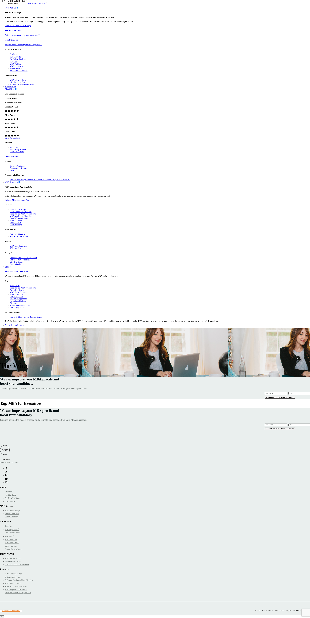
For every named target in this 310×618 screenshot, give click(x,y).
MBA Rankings (16, 225)
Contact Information (12, 156)
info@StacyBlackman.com (9, 462)
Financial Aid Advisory (18, 71)
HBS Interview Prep (17, 82)
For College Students (18, 59)
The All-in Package (12, 30)
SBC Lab (14, 62)
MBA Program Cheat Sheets (16, 590)
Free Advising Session (36, 3)
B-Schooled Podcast (17, 234)
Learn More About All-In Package (18, 26)
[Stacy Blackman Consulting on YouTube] (6, 479)
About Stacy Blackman (18, 149)
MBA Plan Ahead (16, 66)
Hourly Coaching (11, 517)
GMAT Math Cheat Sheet (19, 260)
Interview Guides (16, 262)
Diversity (13, 303)
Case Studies (10, 501)
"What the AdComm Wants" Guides (23, 258)
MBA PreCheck (16, 64)
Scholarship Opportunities (20, 305)
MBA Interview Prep (18, 80)
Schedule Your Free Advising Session (280, 397)
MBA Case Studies (17, 152)
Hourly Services (11, 40)
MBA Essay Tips (16, 294)
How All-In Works (12, 514)
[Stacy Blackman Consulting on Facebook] (6, 468)
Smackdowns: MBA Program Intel (23, 214)
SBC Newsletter (16, 248)
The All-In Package (12, 510)
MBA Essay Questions (18, 292)
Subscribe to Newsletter (11, 611)
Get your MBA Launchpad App (17, 200)
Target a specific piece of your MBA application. (23, 45)
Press (12, 170)
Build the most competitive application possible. (23, 35)
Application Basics (17, 264)
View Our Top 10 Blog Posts (16, 271)
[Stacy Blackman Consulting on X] (6, 472)
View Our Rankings (12, 138)
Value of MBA (15, 223)
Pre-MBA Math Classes (19, 218)
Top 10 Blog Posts (17, 307)
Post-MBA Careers (17, 290)
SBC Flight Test (17, 57)
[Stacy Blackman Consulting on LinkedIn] (6, 475)
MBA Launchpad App (18, 246)
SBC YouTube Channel (19, 236)
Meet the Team (10, 495)
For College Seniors (12, 533)
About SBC (14, 147)
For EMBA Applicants (18, 299)
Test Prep (13, 54)
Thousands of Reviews (18, 168)
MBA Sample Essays (18, 209)
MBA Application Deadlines (20, 212)
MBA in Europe (16, 220)
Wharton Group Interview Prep (22, 84)
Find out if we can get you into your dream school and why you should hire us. (40, 180)
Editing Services (16, 68)
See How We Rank (17, 166)
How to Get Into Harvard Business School (26, 317)
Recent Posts (14, 286)
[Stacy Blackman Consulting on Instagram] (6, 483)
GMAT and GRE (16, 297)
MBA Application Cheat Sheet (21, 216)
